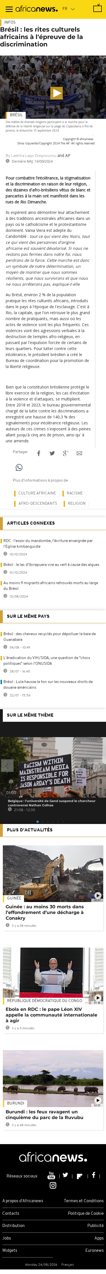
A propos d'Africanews (22, 1201)
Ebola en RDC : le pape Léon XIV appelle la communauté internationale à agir (51, 1015)
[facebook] (94, 1176)
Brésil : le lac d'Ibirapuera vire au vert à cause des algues (51, 565)
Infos (10, 23)
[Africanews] (37, 9)
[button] (56, 93)
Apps (99, 1238)
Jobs (6, 1238)
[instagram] (53, 1185)
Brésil (16, 115)
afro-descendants (37, 504)
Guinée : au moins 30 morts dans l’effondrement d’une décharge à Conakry (45, 912)
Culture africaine (37, 493)
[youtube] (52, 1176)
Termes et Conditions (84, 1201)
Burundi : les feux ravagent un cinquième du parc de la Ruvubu (44, 1114)
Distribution (13, 1226)
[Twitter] (66, 1176)
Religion (77, 504)
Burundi (15, 1103)
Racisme (75, 493)
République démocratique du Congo (44, 1001)
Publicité (95, 1226)
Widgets (9, 1251)
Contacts (10, 1214)
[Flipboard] (80, 1176)
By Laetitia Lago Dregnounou (31, 156)
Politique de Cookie (86, 1214)
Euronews (94, 1251)
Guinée (14, 898)
